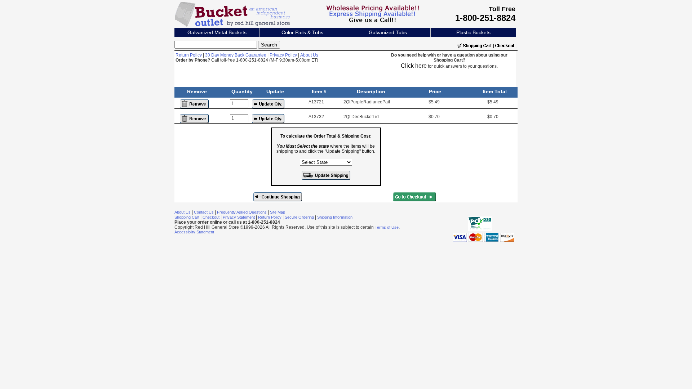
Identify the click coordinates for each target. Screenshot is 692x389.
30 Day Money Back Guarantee (235, 55)
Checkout (211, 217)
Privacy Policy (283, 55)
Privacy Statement (239, 217)
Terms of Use (387, 227)
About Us (309, 55)
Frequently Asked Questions (242, 212)
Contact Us (204, 212)
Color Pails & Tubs (302, 32)
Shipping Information (334, 217)
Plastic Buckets (473, 32)
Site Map (277, 212)
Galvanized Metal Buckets (217, 32)
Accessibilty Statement (194, 232)
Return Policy (189, 55)
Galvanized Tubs (388, 32)
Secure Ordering (299, 217)
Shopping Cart (186, 217)
